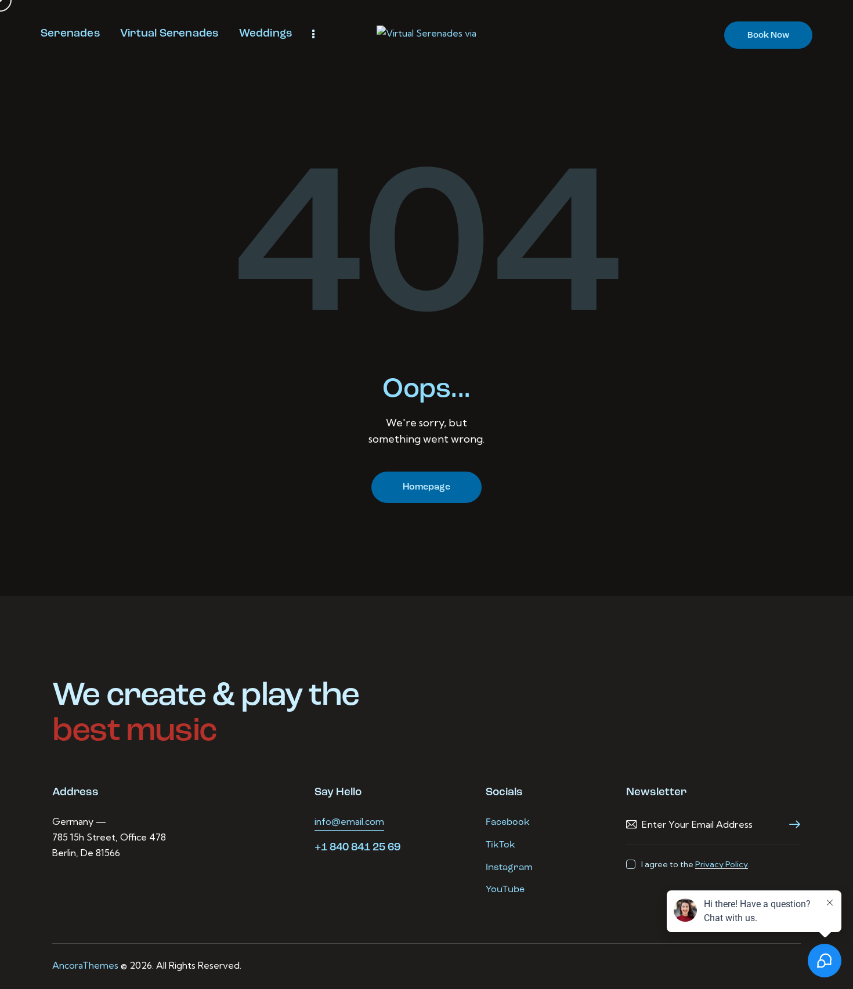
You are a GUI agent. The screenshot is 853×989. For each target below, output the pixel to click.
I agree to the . (695, 864)
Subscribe (791, 824)
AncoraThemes (85, 965)
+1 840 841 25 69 (357, 847)
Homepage (426, 487)
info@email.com (349, 821)
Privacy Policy (721, 864)
